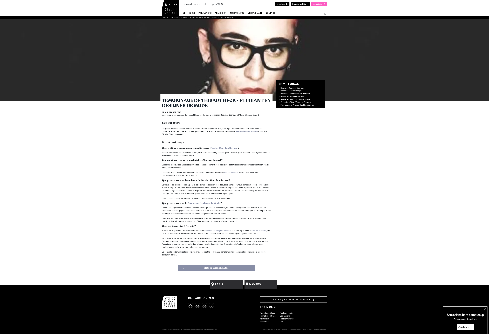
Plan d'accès (307, 330)
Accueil (184, 13)
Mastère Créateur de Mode (292, 96)
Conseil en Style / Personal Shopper (296, 102)
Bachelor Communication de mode (295, 94)
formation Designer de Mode (204, 203)
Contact (270, 13)
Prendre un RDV (299, 4)
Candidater (318, 4)
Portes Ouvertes (287, 319)
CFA (281, 321)
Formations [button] (205, 13)
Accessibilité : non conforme (271, 330)
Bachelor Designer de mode (292, 88)
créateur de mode (258, 230)
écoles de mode (231, 172)
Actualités (264, 321)
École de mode (286, 313)
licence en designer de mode (218, 230)
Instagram (204, 305)
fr (323, 14)
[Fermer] (485, 308)
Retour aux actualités (216, 267)
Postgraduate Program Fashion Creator (297, 105)
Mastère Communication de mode (295, 99)
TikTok (211, 305)
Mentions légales (295, 330)
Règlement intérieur (320, 330)
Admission (264, 319)
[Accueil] (169, 302)
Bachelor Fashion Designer (292, 91)
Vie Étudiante (175, 17)
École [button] (192, 13)
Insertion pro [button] (237, 13)
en (326, 14)
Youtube (197, 305)
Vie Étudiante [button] (255, 13)
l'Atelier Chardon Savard (224, 148)
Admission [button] (220, 13)
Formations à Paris (267, 313)
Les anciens (285, 316)
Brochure (281, 4)
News (185, 17)
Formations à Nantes (268, 316)
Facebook (190, 305)
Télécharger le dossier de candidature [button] (292, 299)
